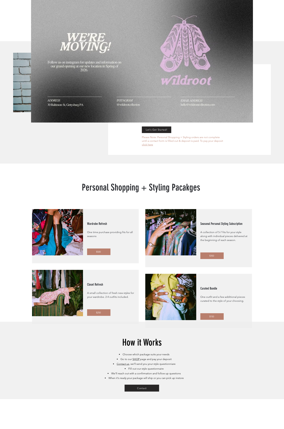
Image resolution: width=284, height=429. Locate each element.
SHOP (136, 359)
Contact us (123, 363)
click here (147, 144)
